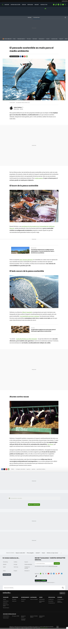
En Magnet (34, 247)
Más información (43, 627)
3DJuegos (14, 599)
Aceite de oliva (54, 38)
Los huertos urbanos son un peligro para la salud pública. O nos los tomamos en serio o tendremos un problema (42, 251)
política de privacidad (52, 566)
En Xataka (33, 327)
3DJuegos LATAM (15, 616)
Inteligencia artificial (27, 567)
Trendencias (51, 599)
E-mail (27, 56)
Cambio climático (41, 469)
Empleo (15, 570)
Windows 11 (27, 570)
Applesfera (5, 603)
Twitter (65, 4)
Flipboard (25, 56)
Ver (34, 504)
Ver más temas (6, 574)
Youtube (63, 4)
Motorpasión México (42, 616)
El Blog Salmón (60, 599)
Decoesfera (50, 601)
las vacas (50, 444)
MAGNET (37, 4)
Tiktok (56, 4)
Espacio (26, 561)
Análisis (15, 561)
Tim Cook (29, 38)
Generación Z (41, 38)
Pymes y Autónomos (59, 601)
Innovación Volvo (36, 17)
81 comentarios (15, 56)
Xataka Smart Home (6, 605)
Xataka (4, 599)
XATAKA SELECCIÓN (15, 4)
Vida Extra (14, 601)
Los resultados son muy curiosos (29, 316)
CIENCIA (24, 4)
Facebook (20, 56)
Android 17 (38, 552)
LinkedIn (62, 573)
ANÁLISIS (7, 4)
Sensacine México (23, 616)
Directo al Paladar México (34, 616)
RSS (56, 573)
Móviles (4, 564)
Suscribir (57, 563)
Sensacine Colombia (23, 619)
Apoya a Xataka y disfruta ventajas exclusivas (44, 582)
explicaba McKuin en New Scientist (26, 339)
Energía (15, 564)
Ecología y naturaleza (20, 469)
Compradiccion (51, 603)
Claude (43, 552)
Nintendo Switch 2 (21, 38)
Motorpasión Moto (42, 601)
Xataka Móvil (5, 601)
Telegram (58, 4)
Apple (4, 567)
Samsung (16, 567)
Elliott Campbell (27, 312)
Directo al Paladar (34, 599)
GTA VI (66, 38)
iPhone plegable (30, 552)
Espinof (22, 601)
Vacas (34, 469)
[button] (18, 107)
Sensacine (23, 599)
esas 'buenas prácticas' (26, 259)
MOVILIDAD (30, 4)
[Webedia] (65, 1)
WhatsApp (54, 4)
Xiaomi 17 (61, 38)
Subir (61, 593)
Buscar (63, 588)
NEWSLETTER (44, 4)
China (14, 38)
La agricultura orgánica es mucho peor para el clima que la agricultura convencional (43, 330)
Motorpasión (42, 599)
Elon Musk (35, 38)
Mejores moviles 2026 (20, 552)
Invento (47, 38)
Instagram (60, 4)
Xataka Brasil (5, 617)
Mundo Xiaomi (6, 607)
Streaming (5, 561)
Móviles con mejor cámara (52, 552)
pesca (29, 469)
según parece (39, 178)
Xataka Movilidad (28, 564)
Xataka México (6, 616)
